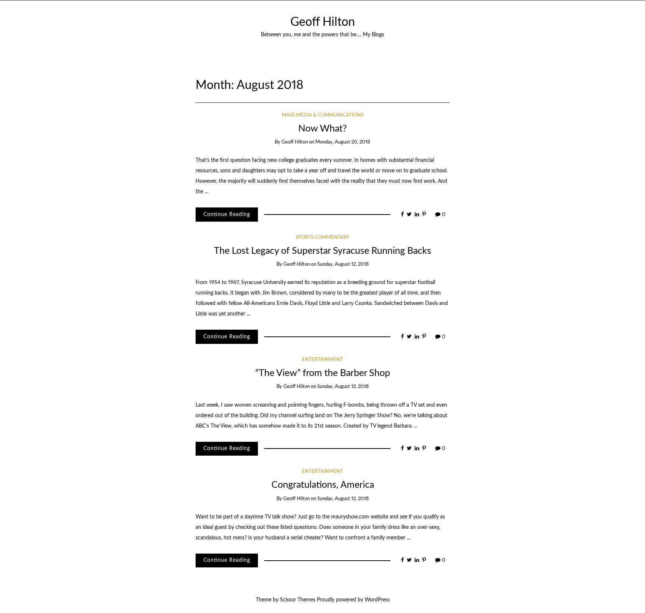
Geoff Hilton (322, 22)
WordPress (377, 600)
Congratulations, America (322, 485)
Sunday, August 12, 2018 (343, 264)
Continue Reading (226, 214)
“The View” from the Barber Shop (322, 373)
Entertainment (322, 359)
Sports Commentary (322, 237)
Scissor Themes (297, 600)
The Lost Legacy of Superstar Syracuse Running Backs (322, 251)
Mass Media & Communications (323, 115)
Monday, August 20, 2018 (342, 142)
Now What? (322, 128)
